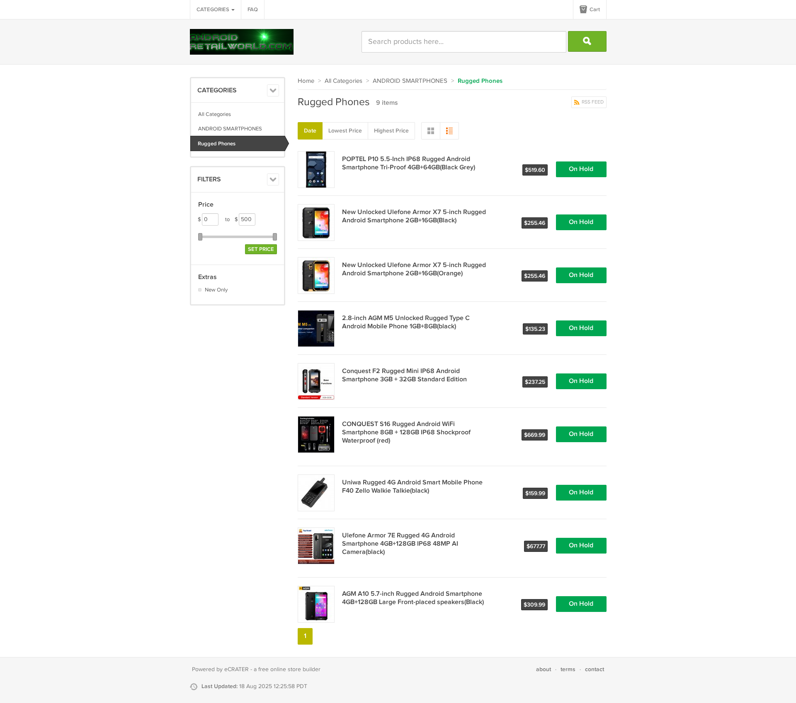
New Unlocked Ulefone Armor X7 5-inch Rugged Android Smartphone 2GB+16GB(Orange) (414, 269)
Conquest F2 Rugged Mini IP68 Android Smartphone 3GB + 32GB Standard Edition (404, 375)
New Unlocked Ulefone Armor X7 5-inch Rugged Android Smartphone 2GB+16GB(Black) (414, 216)
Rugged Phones (216, 143)
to (231, 219)
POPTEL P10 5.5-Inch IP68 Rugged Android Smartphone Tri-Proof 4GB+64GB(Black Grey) (408, 163)
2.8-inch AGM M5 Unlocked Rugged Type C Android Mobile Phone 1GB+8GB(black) (406, 322)
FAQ (253, 9)
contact (594, 669)
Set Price (261, 249)
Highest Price (391, 130)
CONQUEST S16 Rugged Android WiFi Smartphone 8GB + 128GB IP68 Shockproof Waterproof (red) (406, 432)
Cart (594, 9)
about (543, 669)
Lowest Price (345, 130)
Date (310, 130)
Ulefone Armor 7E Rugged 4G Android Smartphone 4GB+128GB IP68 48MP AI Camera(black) (400, 544)
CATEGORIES (214, 9)
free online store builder (289, 669)
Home (306, 80)
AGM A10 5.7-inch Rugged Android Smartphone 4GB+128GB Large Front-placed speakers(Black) (413, 598)
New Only (216, 289)
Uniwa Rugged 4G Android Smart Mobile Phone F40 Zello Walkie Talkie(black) (412, 487)
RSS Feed (592, 102)
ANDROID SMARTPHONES (230, 128)
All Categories (214, 114)
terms (568, 669)
